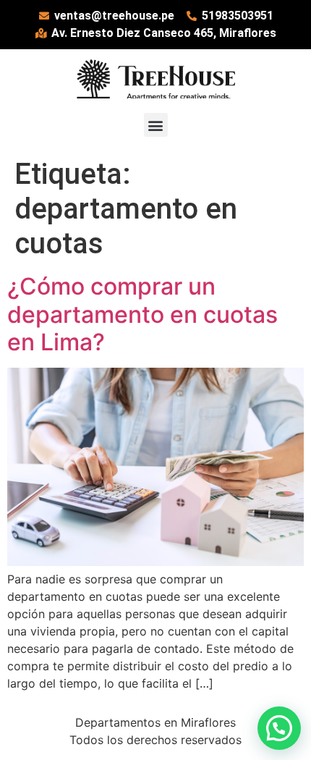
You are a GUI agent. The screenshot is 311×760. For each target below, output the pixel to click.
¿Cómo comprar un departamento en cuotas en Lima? (142, 314)
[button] (156, 125)
